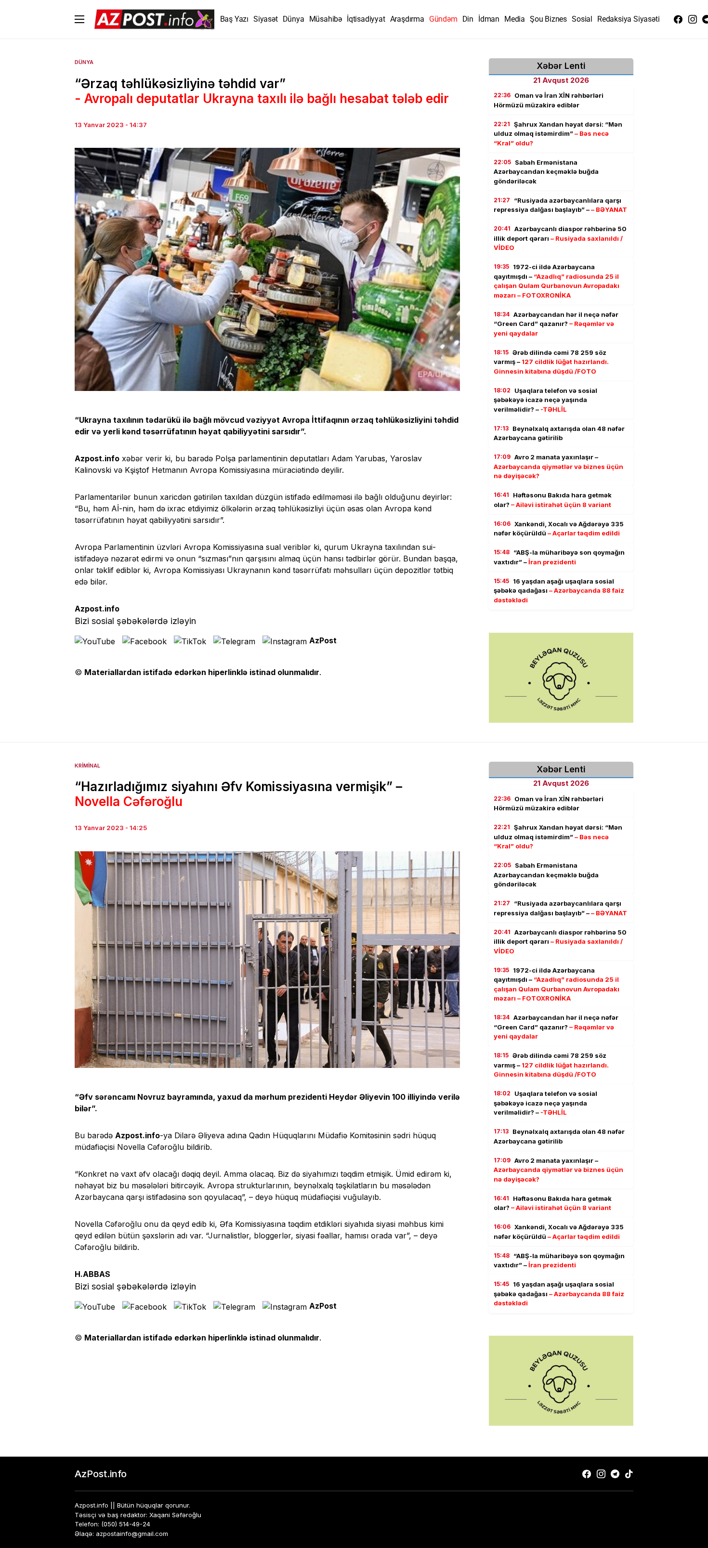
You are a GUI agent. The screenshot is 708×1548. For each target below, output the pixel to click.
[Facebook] (678, 19)
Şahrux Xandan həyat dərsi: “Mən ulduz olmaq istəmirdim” (558, 133)
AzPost (323, 640)
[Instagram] (692, 19)
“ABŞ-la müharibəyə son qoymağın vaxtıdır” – (559, 557)
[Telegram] (615, 1474)
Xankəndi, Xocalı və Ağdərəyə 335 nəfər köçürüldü (559, 528)
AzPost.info (101, 1474)
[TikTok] (629, 1474)
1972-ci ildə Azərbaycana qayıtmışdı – (556, 281)
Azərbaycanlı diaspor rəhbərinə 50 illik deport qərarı (560, 238)
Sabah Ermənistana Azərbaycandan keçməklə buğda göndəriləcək (546, 171)
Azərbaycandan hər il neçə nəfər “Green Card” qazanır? (556, 324)
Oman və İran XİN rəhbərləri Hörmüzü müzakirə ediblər (548, 100)
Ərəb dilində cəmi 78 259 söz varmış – (551, 362)
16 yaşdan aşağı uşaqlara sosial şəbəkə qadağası (559, 590)
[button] (79, 19)
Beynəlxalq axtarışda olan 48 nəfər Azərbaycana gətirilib (559, 433)
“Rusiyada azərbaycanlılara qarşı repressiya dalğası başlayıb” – (560, 205)
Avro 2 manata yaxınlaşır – (558, 466)
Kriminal (87, 765)
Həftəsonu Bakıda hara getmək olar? (553, 499)
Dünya (84, 62)
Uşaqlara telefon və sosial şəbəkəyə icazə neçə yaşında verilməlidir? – (545, 400)
